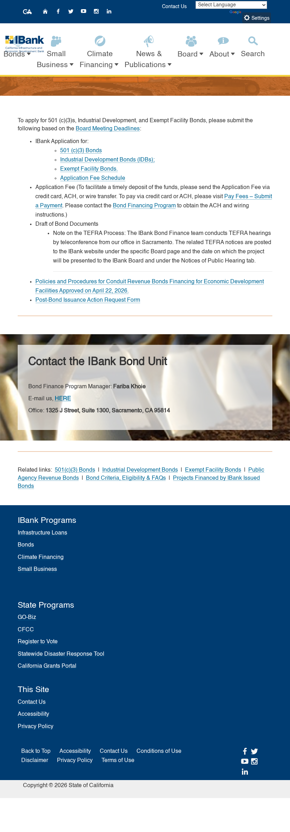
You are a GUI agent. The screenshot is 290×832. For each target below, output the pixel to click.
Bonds (26, 545)
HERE (63, 399)
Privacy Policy (35, 727)
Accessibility (33, 714)
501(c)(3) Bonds (75, 470)
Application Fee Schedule (92, 178)
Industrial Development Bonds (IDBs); (107, 160)
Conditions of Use (159, 751)
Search (253, 54)
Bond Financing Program (144, 206)
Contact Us (174, 6)
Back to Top (36, 751)
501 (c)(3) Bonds (81, 151)
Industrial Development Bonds (140, 470)
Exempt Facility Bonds (213, 470)
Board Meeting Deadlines (108, 129)
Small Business (37, 569)
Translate (253, 12)
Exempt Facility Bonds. (89, 169)
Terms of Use (118, 760)
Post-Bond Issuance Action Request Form (87, 300)
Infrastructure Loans (42, 533)
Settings (259, 18)
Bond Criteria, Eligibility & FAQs (126, 478)
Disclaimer (34, 760)
